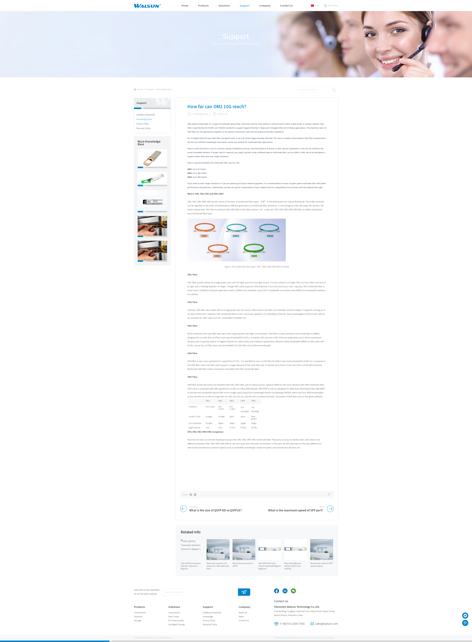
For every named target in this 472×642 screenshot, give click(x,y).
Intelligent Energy (176, 624)
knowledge (208, 616)
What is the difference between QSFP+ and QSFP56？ (292, 566)
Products (203, 5)
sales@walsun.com (326, 623)
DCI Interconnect (176, 620)
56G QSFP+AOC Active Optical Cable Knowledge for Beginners (269, 566)
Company (264, 5)
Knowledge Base (164, 89)
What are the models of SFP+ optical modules (321, 564)
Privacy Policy (142, 123)
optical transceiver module (304, 637)
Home (184, 5)
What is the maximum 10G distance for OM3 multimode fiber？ (218, 566)
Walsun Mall (333, 5)
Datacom (138, 616)
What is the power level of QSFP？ (243, 564)
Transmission (140, 612)
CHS (317, 5)
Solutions (224, 5)
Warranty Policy (143, 128)
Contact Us (286, 5)
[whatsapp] (465, 623)
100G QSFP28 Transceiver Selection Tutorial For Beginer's (191, 566)
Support (244, 5)
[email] (465, 616)
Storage (137, 620)
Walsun (151, 637)
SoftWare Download (145, 114)
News (241, 616)
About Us (243, 612)
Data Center (173, 616)
